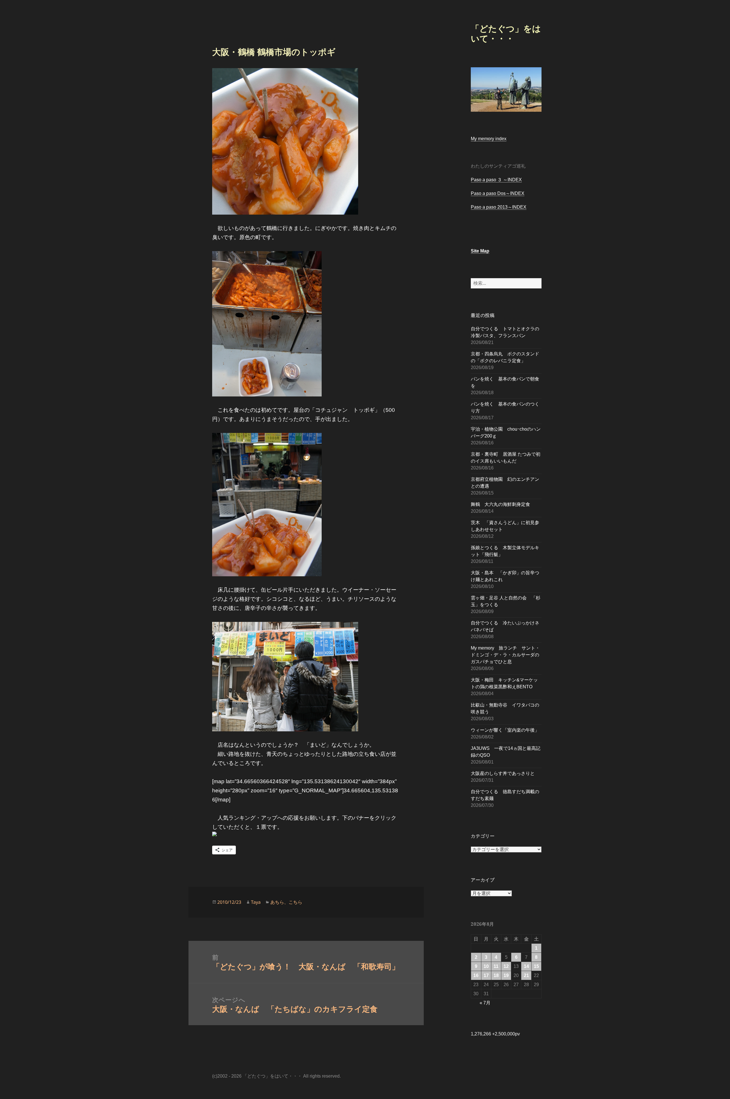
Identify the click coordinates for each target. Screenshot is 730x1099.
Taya (256, 902)
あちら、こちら (286, 902)
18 (496, 975)
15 (536, 966)
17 (486, 975)
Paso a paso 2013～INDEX (498, 207)
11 (496, 966)
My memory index (488, 138)
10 (486, 966)
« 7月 (485, 1002)
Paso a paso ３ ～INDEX (496, 179)
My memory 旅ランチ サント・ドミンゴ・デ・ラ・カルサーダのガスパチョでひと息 (505, 655)
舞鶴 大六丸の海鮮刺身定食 (500, 504)
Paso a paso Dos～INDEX (497, 193)
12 (506, 966)
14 (526, 966)
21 (526, 975)
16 (475, 975)
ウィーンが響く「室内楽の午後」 (505, 730)
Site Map (480, 251)
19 (506, 975)
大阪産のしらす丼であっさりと (503, 773)
